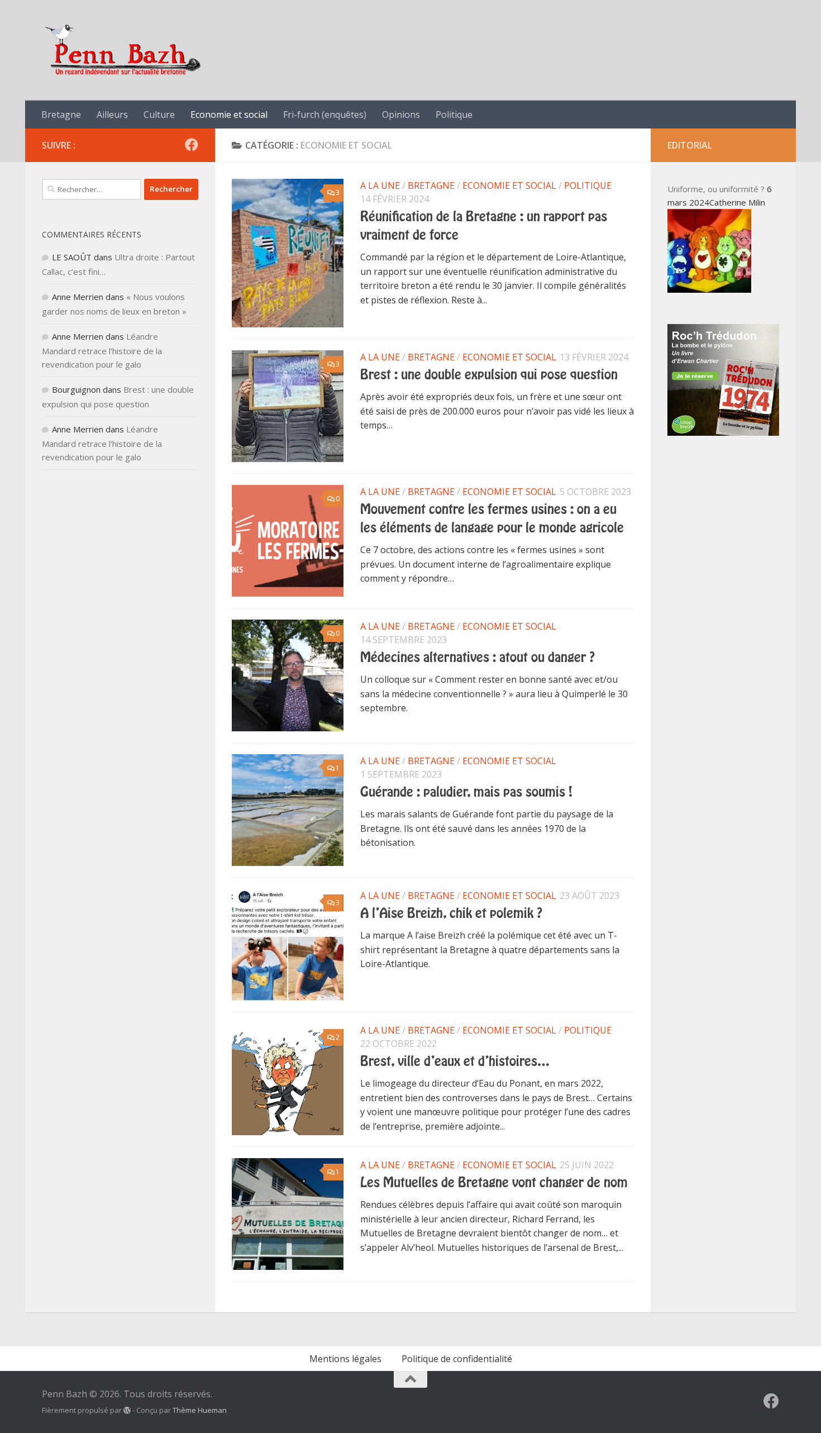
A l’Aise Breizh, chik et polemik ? (451, 913)
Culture (159, 114)
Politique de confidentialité (457, 1359)
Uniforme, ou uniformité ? (716, 188)
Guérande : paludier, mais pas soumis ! (466, 792)
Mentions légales (345, 1359)
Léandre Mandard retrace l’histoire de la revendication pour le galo (102, 350)
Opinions (401, 114)
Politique (454, 114)
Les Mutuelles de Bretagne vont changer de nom (494, 1183)
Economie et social (229, 114)
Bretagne (61, 114)
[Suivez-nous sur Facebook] (191, 144)
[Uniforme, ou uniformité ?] (709, 289)
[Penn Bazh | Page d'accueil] (124, 50)
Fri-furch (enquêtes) (324, 114)
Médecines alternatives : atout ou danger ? (477, 657)
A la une (380, 185)
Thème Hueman (200, 1410)
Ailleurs (112, 114)
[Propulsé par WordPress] (127, 1410)
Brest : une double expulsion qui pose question (489, 375)
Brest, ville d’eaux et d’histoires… (455, 1061)
